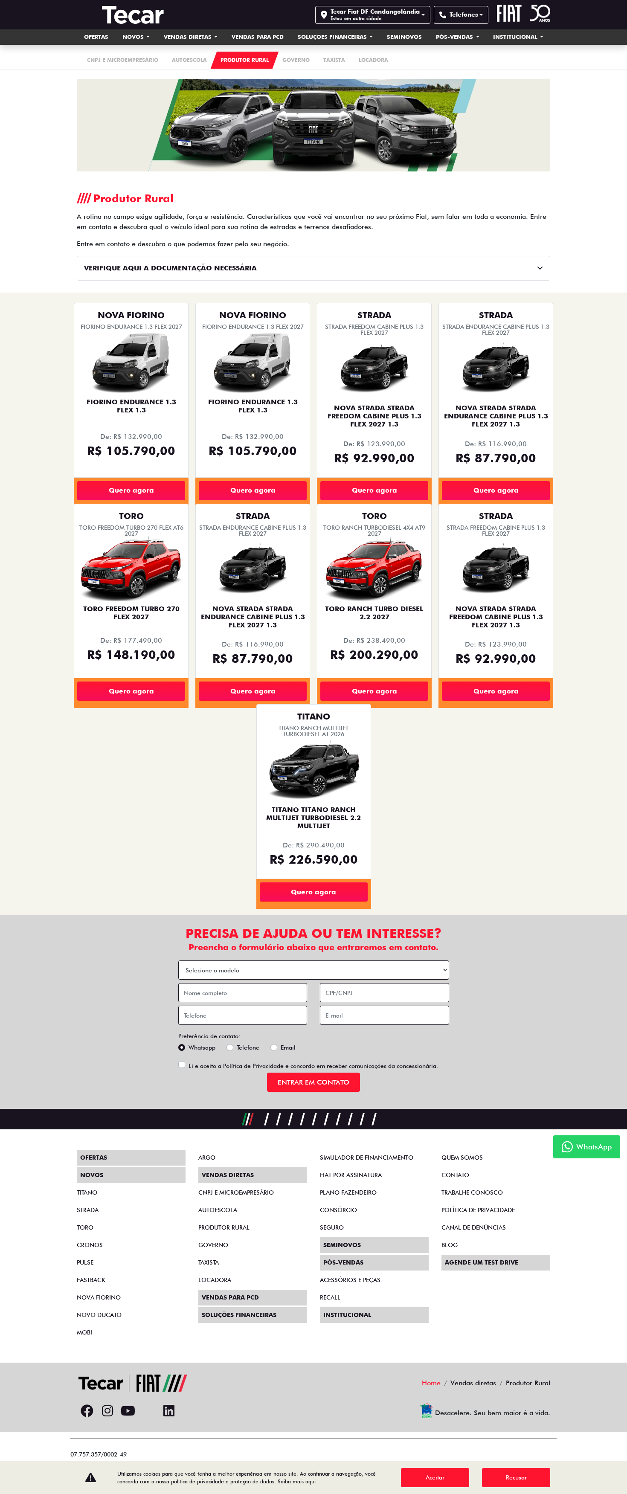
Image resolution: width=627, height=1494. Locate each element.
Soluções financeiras (333, 36)
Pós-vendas (455, 36)
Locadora (214, 1279)
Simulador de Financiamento (366, 1157)
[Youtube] (128, 1411)
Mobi (84, 1332)
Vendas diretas (188, 36)
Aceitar (435, 1477)
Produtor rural (224, 1227)
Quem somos (462, 1157)
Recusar (516, 1477)
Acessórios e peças (350, 1279)
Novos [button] (133, 36)
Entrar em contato (313, 1082)
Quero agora (131, 490)
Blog (449, 1245)
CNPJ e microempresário (236, 1192)
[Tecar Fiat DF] (133, 14)
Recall (330, 1297)
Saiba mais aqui (297, 1481)
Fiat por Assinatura (351, 1175)
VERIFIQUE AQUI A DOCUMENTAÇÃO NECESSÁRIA (170, 268)
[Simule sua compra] (148, 1411)
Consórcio (338, 1210)
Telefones (464, 14)
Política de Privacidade (253, 1065)
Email (288, 1047)
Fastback (91, 1279)
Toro (85, 1227)
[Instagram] (107, 1411)
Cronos (90, 1245)
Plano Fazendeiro (348, 1192)
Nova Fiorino (99, 1297)
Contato (455, 1175)
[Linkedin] (169, 1411)
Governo (213, 1245)
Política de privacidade (478, 1210)
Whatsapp (202, 1047)
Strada (88, 1210)
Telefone (248, 1047)
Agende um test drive (481, 1262)
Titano (87, 1192)
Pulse (85, 1262)
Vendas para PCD (258, 36)
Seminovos (404, 36)
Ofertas (96, 36)
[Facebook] (87, 1411)
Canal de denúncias (473, 1227)
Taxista (208, 1262)
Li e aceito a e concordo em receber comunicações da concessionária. (313, 1065)
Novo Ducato (99, 1314)
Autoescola (217, 1210)
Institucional (516, 36)
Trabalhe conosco (472, 1192)
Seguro (332, 1227)
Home (431, 1383)
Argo (206, 1157)
